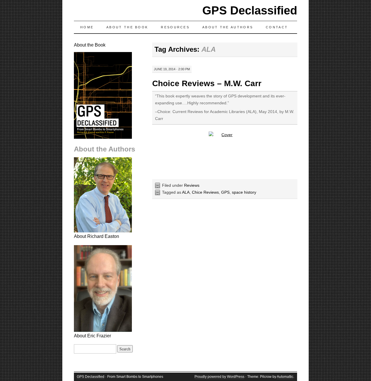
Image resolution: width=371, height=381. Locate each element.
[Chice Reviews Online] (224, 153)
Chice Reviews (205, 192)
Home (87, 27)
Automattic (285, 377)
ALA (186, 192)
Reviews (191, 185)
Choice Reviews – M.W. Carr (206, 83)
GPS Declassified (249, 10)
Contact (277, 27)
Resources (175, 27)
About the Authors (227, 27)
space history (244, 192)
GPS (225, 192)
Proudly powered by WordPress (219, 377)
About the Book (127, 27)
